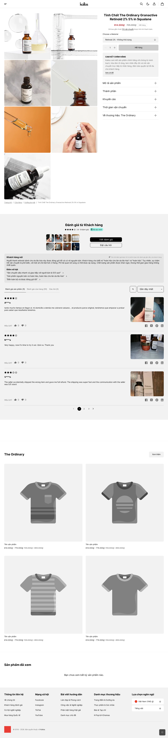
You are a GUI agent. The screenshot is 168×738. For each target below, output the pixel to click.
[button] (141, 4)
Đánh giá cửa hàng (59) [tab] (37, 289)
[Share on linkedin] (162, 326)
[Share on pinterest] (156, 326)
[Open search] (133, 289)
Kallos (42, 729)
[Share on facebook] (146, 326)
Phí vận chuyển (128, 29)
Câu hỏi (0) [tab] (54, 289)
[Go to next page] (94, 409)
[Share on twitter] (151, 326)
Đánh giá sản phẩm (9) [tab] (15, 289)
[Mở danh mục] (5, 4)
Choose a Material (110, 34)
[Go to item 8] (75, 246)
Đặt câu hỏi (106, 245)
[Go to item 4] (75, 238)
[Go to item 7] (67, 246)
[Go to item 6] (58, 246)
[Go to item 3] (67, 238)
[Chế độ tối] (148, 4)
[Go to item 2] (58, 238)
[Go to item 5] (50, 246)
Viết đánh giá (106, 239)
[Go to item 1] (50, 238)
